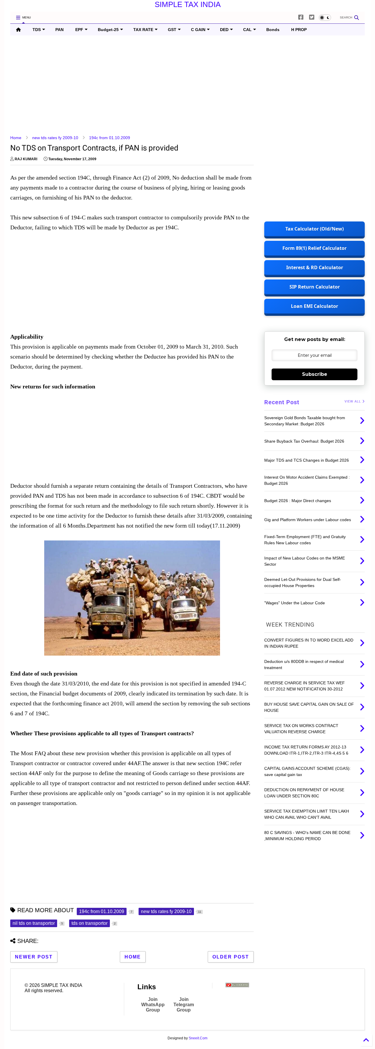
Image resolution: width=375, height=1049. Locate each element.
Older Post (230, 956)
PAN (59, 29)
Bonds (272, 29)
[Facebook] (301, 17)
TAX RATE (143, 29)
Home (15, 137)
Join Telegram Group (183, 1004)
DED (224, 29)
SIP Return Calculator (314, 287)
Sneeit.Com (198, 1038)
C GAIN (198, 29)
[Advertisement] (186, 85)
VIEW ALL (353, 401)
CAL (247, 29)
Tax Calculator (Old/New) (314, 229)
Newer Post (34, 956)
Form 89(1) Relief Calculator (314, 248)
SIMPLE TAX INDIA (188, 4)
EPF (79, 29)
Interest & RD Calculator (314, 267)
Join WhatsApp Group (153, 1004)
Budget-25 (108, 29)
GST (172, 29)
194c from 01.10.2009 (109, 137)
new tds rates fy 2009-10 (55, 137)
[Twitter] (311, 17)
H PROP (299, 29)
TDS (37, 29)
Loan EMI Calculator (314, 306)
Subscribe (314, 374)
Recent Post (281, 402)
